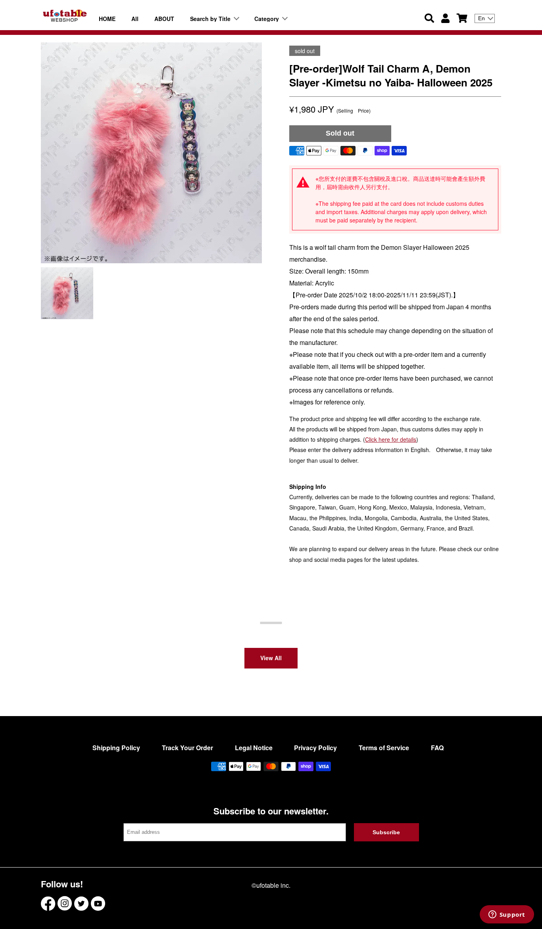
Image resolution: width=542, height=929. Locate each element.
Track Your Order (187, 747)
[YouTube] (98, 903)
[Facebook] (48, 903)
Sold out (340, 133)
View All (271, 658)
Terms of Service (384, 747)
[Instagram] (65, 903)
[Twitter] (81, 903)
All (134, 19)
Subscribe (386, 832)
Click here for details (390, 439)
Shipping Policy (116, 747)
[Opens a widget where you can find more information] (506, 915)
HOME (107, 19)
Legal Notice (254, 747)
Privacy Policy (315, 747)
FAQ (437, 747)
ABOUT (164, 19)
